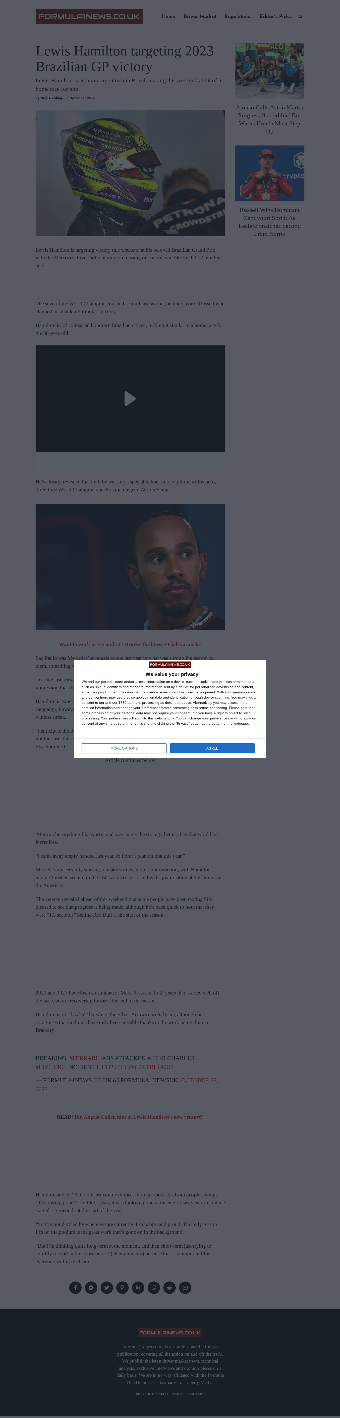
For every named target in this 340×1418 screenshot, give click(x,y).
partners (107, 681)
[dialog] (170, 708)
